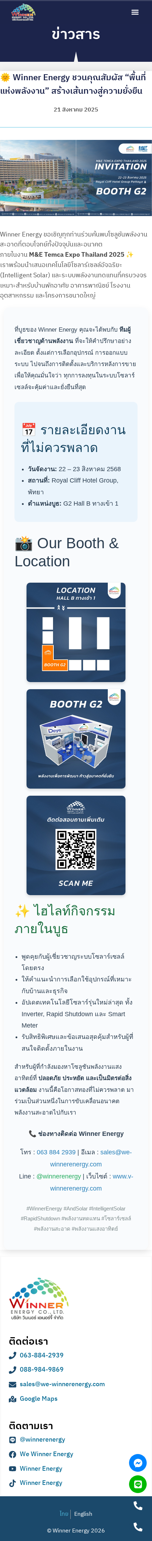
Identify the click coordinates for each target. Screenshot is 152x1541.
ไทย (64, 1514)
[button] (135, 12)
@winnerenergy (58, 1176)
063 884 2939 (56, 1152)
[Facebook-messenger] (138, 1463)
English (83, 1514)
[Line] (138, 1484)
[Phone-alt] (138, 1505)
